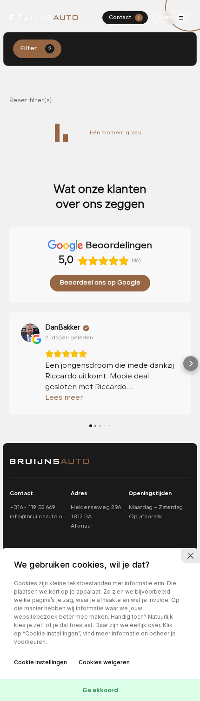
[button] (9, 363)
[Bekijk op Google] (30, 333)
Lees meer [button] (64, 398)
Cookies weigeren (104, 662)
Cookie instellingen (40, 662)
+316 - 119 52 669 (32, 507)
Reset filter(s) (30, 100)
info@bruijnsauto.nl (37, 517)
